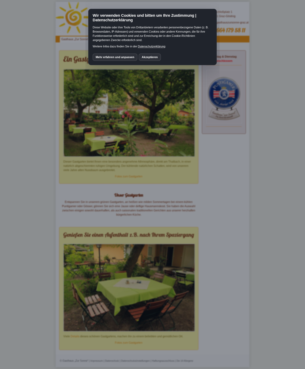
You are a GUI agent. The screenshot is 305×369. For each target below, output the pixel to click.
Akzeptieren (150, 57)
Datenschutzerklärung (151, 46)
